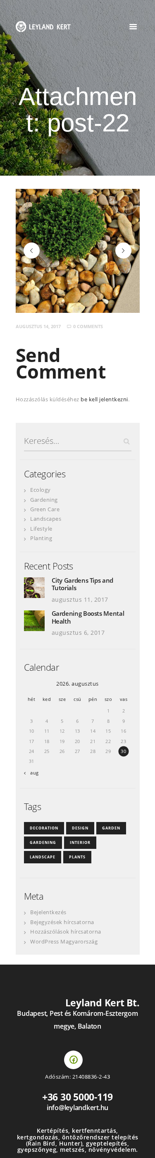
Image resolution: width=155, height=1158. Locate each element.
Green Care (45, 509)
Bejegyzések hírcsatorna (62, 922)
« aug (32, 773)
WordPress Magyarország (64, 941)
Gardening (44, 499)
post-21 (31, 250)
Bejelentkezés (48, 912)
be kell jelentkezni (104, 399)
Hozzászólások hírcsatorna (65, 931)
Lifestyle (41, 528)
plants (77, 857)
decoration (44, 828)
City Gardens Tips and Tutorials (82, 584)
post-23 (128, 250)
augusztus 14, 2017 (38, 326)
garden (111, 828)
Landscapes (45, 518)
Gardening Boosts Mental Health (88, 617)
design (80, 828)
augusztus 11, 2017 (80, 599)
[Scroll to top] (141, 1144)
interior (80, 842)
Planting (41, 538)
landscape (42, 857)
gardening (43, 842)
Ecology (40, 489)
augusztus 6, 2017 (78, 632)
